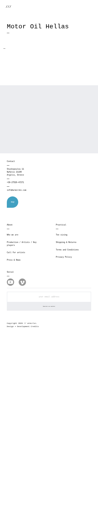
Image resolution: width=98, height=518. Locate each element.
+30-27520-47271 (15, 182)
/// (8, 7)
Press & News (14, 260)
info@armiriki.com (16, 190)
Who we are (12, 235)
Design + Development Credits (23, 326)
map (12, 202)
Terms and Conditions (67, 250)
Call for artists (16, 253)
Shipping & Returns (66, 242)
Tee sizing (61, 235)
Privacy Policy (64, 257)
